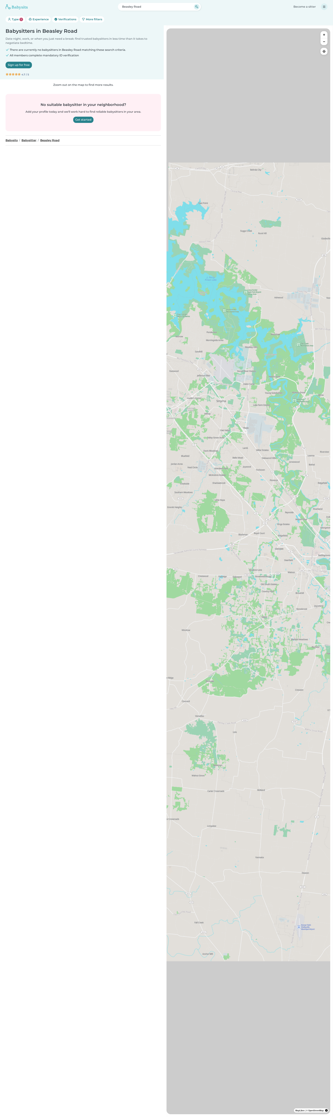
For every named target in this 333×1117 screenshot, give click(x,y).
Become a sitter (304, 6)
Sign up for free (19, 65)
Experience (40, 19)
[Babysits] (17, 7)
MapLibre (300, 1110)
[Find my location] (324, 51)
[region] (248, 571)
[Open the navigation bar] (324, 6)
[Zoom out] (324, 41)
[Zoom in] (324, 34)
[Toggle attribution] (326, 1110)
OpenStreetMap (316, 1110)
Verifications (67, 19)
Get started (83, 119)
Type (16, 19)
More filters (93, 19)
